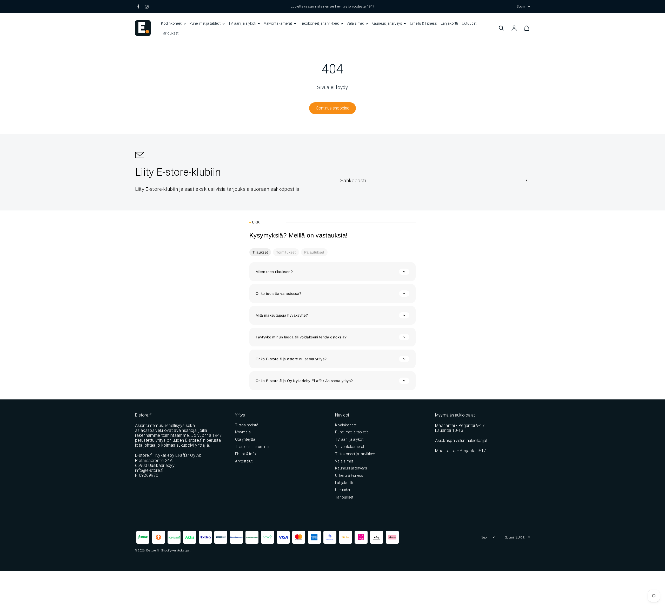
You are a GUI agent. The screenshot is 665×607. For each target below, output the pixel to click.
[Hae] (501, 28)
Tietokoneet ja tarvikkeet (320, 23)
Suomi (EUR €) (515, 537)
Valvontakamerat (278, 23)
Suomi (521, 6)
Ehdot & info (245, 454)
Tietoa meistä (246, 425)
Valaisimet (355, 23)
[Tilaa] (526, 180)
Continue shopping (332, 108)
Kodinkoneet (171, 23)
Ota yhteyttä (245, 439)
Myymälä (243, 432)
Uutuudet (469, 23)
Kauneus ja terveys (387, 23)
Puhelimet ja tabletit (205, 23)
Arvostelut (243, 461)
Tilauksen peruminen (252, 447)
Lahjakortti (449, 23)
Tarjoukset (169, 33)
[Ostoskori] (527, 28)
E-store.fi (152, 550)
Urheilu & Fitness (423, 23)
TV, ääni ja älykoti (242, 23)
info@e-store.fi (149, 470)
